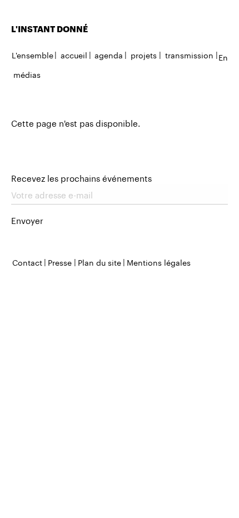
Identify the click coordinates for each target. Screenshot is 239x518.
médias (27, 74)
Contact (27, 262)
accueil (74, 54)
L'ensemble (32, 54)
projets (144, 54)
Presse (60, 262)
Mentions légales (159, 262)
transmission (189, 54)
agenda (108, 54)
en (223, 57)
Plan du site (99, 262)
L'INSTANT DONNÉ (49, 29)
